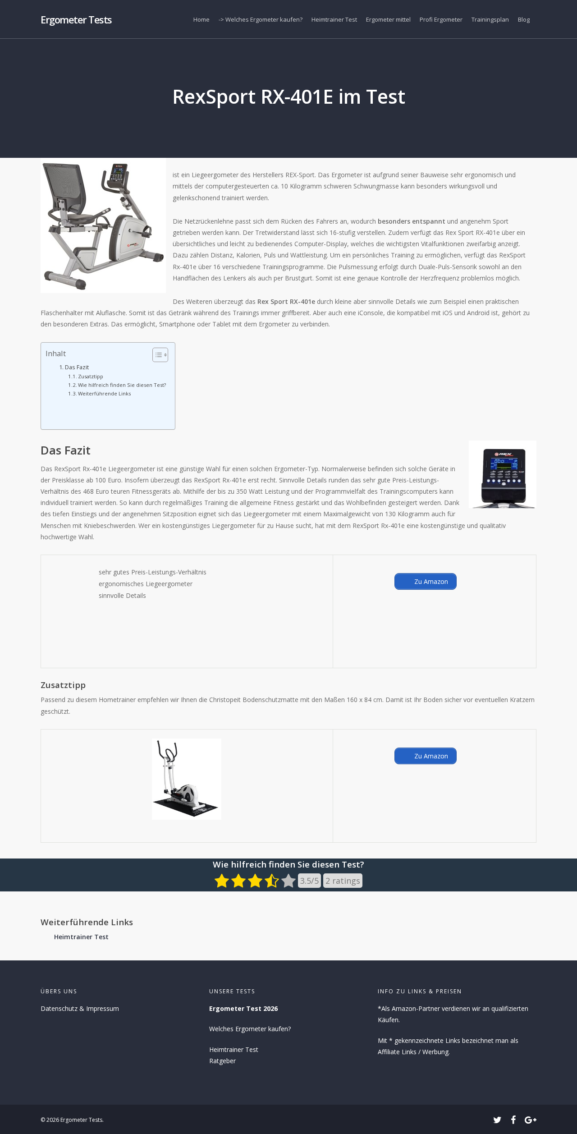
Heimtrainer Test (334, 19)
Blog (524, 19)
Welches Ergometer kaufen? (250, 1028)
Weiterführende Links (104, 393)
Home (201, 19)
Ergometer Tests (76, 19)
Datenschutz (59, 1008)
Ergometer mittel (388, 19)
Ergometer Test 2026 (243, 1008)
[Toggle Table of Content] (156, 355)
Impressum (102, 1008)
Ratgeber (222, 1060)
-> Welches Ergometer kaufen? (260, 19)
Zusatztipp (90, 376)
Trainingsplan (490, 19)
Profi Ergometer (441, 19)
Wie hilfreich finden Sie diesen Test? (122, 384)
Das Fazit (77, 367)
